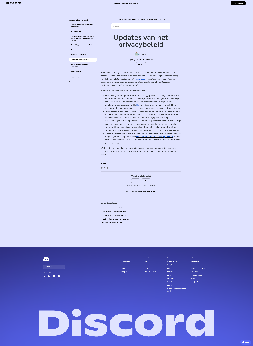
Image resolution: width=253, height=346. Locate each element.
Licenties (193, 278)
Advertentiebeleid (76, 31)
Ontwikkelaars (172, 282)
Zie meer (72, 82)
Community (171, 278)
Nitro (123, 265)
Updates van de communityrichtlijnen (115, 208)
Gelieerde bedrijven (77, 71)
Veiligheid (171, 265)
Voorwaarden (195, 261)
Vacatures (147, 265)
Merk (146, 268)
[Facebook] (102, 168)
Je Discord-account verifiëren (112, 222)
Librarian (143, 55)
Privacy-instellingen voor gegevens (114, 211)
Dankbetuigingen (196, 275)
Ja (135, 181)
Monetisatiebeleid (76, 50)
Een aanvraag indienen (130, 3)
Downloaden (125, 261)
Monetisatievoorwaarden (78, 54)
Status (123, 268)
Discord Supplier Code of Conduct (81, 45)
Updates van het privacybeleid (80, 59)
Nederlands (50, 267)
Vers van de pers (150, 272)
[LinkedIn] (107, 168)
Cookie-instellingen (197, 268)
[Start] (13, 3)
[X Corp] (104, 168)
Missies (169, 285)
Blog (169, 268)
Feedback (116, 3)
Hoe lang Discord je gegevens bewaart (115, 219)
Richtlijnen (194, 272)
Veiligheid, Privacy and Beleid (135, 19)
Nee (145, 181)
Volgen (140, 64)
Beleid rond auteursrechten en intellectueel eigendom (80, 77)
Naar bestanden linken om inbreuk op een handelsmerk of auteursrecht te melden (82, 38)
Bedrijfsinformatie (196, 282)
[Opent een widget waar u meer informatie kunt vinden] (245, 342)
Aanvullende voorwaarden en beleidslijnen (80, 65)
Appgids (124, 272)
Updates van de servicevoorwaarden (114, 215)
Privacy (193, 265)
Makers (169, 275)
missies (108, 114)
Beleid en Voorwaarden (157, 19)
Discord (118, 19)
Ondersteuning (172, 261)
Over (146, 261)
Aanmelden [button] (238, 3)
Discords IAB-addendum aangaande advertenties (82, 25)
